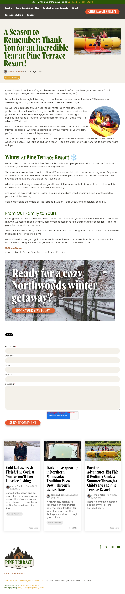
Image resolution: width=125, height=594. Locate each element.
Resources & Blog (14, 15)
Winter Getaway (12, 77)
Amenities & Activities (27, 8)
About (75, 8)
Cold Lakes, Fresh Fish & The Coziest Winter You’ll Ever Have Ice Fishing (20, 474)
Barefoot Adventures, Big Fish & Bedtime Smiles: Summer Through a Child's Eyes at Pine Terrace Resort (102, 479)
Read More (33, 528)
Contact (30, 15)
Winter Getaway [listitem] (14, 514)
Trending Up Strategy (30, 585)
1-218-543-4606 (10, 581)
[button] (100, 547)
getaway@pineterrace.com (31, 581)
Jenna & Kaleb (14, 71)
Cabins (8, 8)
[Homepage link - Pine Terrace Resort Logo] (19, 567)
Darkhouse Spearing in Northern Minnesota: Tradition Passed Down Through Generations (62, 479)
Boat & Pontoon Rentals (55, 8)
